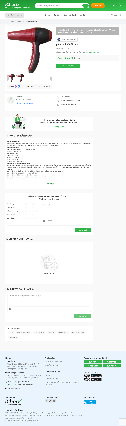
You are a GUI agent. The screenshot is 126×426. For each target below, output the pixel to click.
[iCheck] (93, 361)
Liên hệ (82, 15)
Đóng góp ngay (59, 127)
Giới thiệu (46, 15)
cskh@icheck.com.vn (15, 388)
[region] (29, 50)
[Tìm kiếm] (85, 6)
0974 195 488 (12, 385)
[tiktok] (50, 400)
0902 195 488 (12, 382)
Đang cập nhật (65, 96)
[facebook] (46, 400)
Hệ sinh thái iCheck (69, 15)
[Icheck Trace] (93, 365)
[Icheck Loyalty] (112, 365)
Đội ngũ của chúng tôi (52, 365)
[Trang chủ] (17, 6)
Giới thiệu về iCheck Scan (53, 362)
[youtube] (54, 400)
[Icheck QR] (112, 361)
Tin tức (56, 15)
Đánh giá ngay (94, 52)
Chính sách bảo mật (52, 379)
